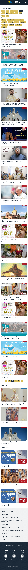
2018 (16, 13)
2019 (12, 13)
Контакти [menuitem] (19, 545)
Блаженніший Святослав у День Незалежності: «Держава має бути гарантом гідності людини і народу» (12, 529)
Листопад (18, 24)
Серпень (23, 22)
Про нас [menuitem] (8, 545)
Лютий (9, 20)
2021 (3, 13)
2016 (3, 15)
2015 (7, 15)
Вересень (4, 24)
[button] (2, 2)
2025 (7, 11)
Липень (17, 22)
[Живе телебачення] (14, 2)
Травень (4, 22)
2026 (3, 11)
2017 (20, 13)
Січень (4, 20)
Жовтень (11, 24)
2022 (20, 11)
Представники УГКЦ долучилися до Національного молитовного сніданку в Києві (13, 538)
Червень (10, 22)
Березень (15, 20)
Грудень (4, 27)
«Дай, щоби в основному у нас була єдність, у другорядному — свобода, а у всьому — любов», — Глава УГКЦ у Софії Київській (12, 519)
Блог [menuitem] (13, 545)
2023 (16, 11)
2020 (7, 13)
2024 (12, 11)
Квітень (22, 20)
